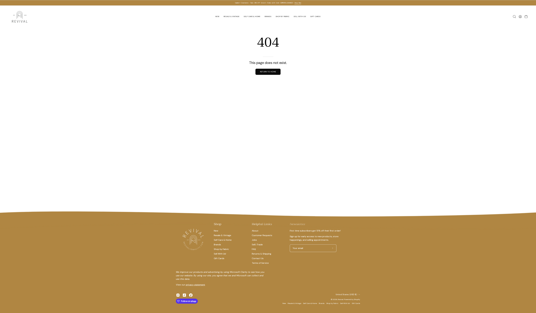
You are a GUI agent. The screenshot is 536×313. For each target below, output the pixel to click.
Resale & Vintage (222, 235)
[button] (514, 17)
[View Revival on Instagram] (178, 295)
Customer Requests (262, 235)
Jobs (254, 239)
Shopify (357, 299)
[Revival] (19, 17)
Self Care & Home (223, 239)
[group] (268, 2)
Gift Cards (219, 258)
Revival (340, 299)
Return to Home (268, 72)
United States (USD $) (346, 294)
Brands (217, 244)
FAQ (254, 249)
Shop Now (297, 3)
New (216, 230)
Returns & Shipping (261, 253)
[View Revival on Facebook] (191, 295)
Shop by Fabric (221, 249)
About (255, 230)
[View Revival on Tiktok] (184, 295)
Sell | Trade (257, 244)
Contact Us (258, 258)
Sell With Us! (220, 253)
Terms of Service (260, 262)
